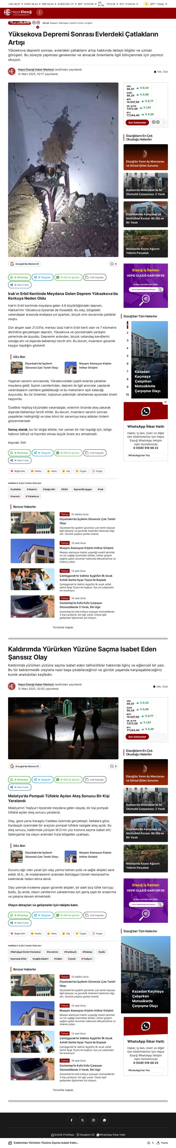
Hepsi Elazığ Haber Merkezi (36, 69)
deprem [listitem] (32, 489)
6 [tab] (127, 363)
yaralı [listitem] (71, 958)
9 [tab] (127, 387)
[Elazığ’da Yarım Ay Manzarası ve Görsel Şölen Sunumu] (146, 157)
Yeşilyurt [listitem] (86, 958)
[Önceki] (154, 122)
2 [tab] (127, 332)
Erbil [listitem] (64, 489)
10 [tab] (127, 394)
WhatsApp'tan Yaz (139, 455)
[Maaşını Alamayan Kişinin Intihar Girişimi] (90, 368)
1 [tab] (127, 325)
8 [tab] (127, 379)
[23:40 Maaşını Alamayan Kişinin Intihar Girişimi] (161, 122)
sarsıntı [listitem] (15, 496)
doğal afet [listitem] (49, 489)
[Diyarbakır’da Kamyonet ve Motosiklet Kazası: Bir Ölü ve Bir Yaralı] (146, 214)
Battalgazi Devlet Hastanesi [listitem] (25, 951)
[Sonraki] (158, 122)
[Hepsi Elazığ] (18, 12)
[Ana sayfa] (11, 22)
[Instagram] (93, 1120)
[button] (18, 29)
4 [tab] (127, 348)
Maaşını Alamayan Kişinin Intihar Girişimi (86, 548)
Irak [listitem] (100, 489)
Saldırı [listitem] (58, 958)
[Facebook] (71, 1120)
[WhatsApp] (104, 1120)
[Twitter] (82, 1120)
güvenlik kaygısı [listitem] (83, 489)
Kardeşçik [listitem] (70, 951)
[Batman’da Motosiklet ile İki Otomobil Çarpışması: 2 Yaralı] (146, 186)
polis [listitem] (101, 951)
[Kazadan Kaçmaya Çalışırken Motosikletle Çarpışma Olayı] (146, 359)
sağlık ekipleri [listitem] (40, 958)
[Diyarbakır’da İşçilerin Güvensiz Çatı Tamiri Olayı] (36, 368)
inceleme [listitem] (52, 951)
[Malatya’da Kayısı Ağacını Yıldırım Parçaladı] (146, 244)
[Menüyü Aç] (39, 12)
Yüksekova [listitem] (32, 496)
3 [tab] (127, 340)
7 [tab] (127, 371)
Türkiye (65, 514)
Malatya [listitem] (87, 951)
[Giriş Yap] (26, 29)
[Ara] (9, 29)
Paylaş (164, 1142)
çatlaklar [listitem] (15, 489)
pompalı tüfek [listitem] (18, 958)
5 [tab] (127, 356)
